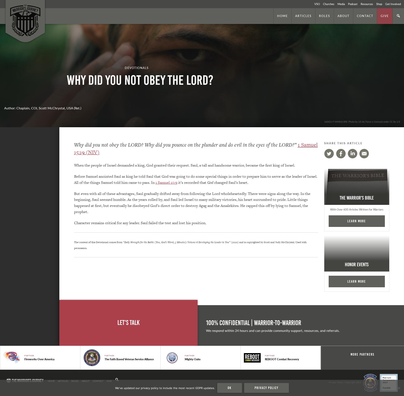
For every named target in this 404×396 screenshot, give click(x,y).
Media (341, 4)
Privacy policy (266, 388)
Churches (328, 4)
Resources (367, 4)
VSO (317, 4)
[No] (399, 388)
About (344, 16)
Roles (324, 16)
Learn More (356, 221)
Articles (303, 16)
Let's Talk (128, 322)
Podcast (352, 4)
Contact (365, 16)
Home (282, 16)
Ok (229, 388)
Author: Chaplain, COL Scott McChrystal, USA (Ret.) (42, 108)
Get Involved (393, 4)
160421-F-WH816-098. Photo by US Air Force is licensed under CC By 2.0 (362, 121)
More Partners (362, 354)
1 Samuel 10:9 (166, 182)
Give (385, 16)
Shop (379, 4)
